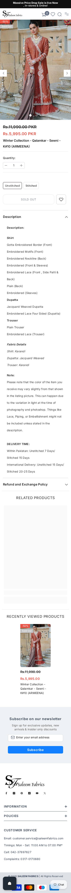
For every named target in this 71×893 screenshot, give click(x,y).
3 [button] (40, 115)
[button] (3, 73)
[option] (35, 70)
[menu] (66, 14)
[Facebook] (6, 793)
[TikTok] (29, 793)
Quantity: (9, 158)
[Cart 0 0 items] (44, 15)
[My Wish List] (52, 14)
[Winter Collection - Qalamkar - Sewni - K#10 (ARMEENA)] (35, 645)
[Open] (9, 883)
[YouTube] (37, 793)
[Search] (59, 14)
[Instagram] (14, 793)
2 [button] (35, 115)
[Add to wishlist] (61, 199)
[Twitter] (44, 793)
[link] (35, 592)
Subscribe (35, 750)
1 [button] (30, 115)
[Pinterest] (21, 793)
